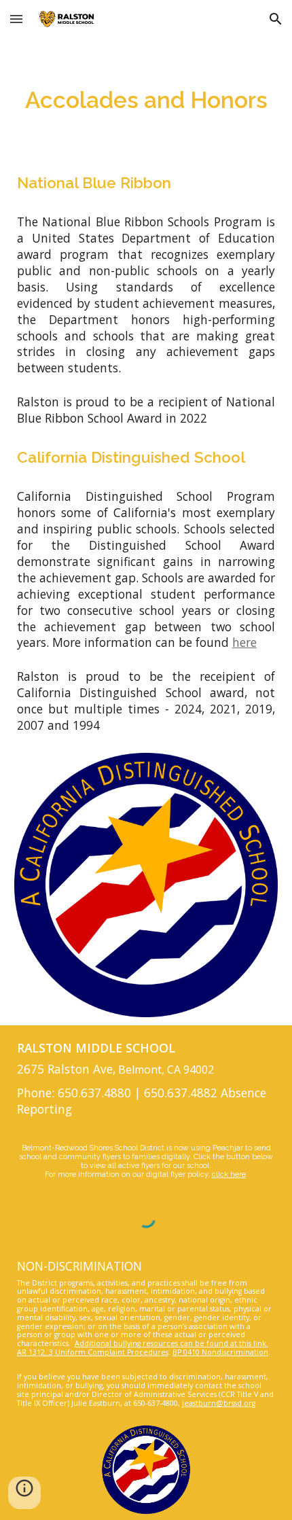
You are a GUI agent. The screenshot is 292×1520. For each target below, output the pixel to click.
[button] (16, 18)
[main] (146, 101)
